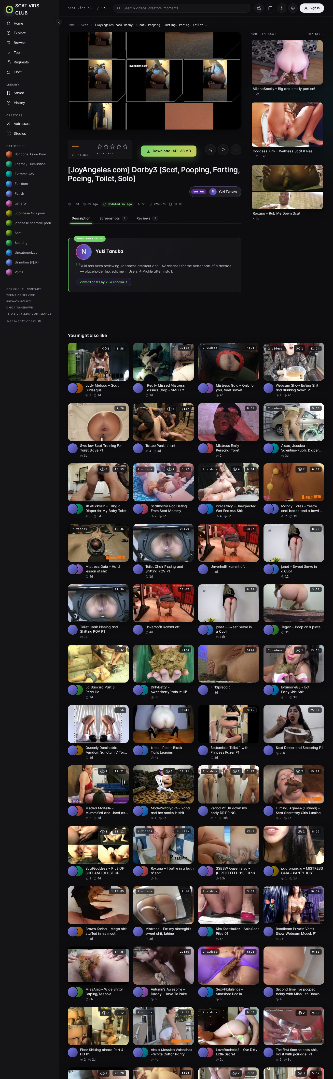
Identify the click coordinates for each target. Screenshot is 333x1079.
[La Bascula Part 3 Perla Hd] (98, 672)
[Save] (236, 149)
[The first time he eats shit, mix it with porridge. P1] (294, 1034)
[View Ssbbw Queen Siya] (208, 871)
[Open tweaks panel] (293, 8)
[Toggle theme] (281, 8)
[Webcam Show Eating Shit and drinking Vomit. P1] (294, 370)
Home (71, 25)
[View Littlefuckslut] (78, 509)
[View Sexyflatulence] (208, 992)
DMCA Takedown (19, 307)
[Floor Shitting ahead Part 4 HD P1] (98, 1034)
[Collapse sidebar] (59, 22)
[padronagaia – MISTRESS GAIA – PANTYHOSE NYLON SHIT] (294, 853)
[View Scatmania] (143, 509)
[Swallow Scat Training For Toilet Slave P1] (98, 430)
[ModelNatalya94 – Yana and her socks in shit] (163, 792)
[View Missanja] (78, 992)
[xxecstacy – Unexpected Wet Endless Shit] (228, 490)
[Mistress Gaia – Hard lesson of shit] (98, 551)
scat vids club (81, 8)
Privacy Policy (18, 301)
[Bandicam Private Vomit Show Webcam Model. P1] (294, 913)
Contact (34, 289)
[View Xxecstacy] (208, 509)
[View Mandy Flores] (274, 509)
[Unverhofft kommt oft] (228, 549)
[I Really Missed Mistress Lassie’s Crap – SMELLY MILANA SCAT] (163, 370)
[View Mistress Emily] (208, 448)
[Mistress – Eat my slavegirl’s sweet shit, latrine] (163, 913)
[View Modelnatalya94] (143, 811)
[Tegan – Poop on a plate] (294, 609)
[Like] (223, 149)
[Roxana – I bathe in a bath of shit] (163, 853)
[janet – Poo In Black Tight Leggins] (163, 732)
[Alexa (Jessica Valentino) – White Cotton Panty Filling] (163, 1034)
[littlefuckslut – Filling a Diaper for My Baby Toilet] (98, 490)
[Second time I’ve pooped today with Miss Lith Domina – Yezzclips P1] (294, 974)
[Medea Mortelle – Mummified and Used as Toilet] (98, 792)
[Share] (210, 149)
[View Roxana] (143, 871)
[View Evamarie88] (274, 690)
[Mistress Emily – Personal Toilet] (228, 430)
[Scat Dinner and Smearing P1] (294, 730)
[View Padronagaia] (274, 871)
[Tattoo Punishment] (163, 428)
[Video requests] (259, 8)
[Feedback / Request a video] (270, 8)
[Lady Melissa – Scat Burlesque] (98, 370)
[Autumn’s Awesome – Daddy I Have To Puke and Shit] (163, 974)
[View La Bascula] (78, 690)
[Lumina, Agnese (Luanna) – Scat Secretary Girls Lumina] (294, 792)
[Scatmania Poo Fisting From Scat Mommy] (163, 490)
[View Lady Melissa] (78, 388)
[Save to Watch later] (122, 348)
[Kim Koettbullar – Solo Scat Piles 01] (228, 913)
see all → (316, 34)
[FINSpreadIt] (228, 670)
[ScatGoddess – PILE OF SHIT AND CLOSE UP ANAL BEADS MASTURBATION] (98, 853)
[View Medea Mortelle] (78, 811)
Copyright (15, 289)
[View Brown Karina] (78, 931)
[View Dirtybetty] (143, 690)
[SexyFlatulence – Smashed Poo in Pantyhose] (228, 974)
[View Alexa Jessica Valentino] (274, 448)
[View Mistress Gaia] (208, 388)
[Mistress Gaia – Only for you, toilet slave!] (228, 370)
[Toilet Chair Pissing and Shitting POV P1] (163, 551)
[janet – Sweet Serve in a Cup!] (294, 551)
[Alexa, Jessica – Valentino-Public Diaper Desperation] (294, 430)
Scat (84, 25)
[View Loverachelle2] (208, 1052)
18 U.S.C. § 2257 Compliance (29, 313)
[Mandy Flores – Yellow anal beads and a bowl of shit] (294, 490)
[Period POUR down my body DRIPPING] (228, 792)
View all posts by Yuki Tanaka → (104, 282)
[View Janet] (274, 569)
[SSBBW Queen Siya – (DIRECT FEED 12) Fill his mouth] (228, 853)
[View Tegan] (274, 630)
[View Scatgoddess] (78, 871)
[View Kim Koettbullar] (208, 931)
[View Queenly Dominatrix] (78, 750)
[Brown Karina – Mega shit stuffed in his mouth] (98, 913)
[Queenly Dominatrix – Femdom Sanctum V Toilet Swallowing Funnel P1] (98, 732)
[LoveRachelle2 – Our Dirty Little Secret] (228, 1034)
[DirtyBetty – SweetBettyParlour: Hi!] (163, 672)
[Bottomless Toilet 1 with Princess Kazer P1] (228, 732)
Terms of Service (20, 295)
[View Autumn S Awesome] (143, 992)
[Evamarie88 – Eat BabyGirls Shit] (294, 672)
